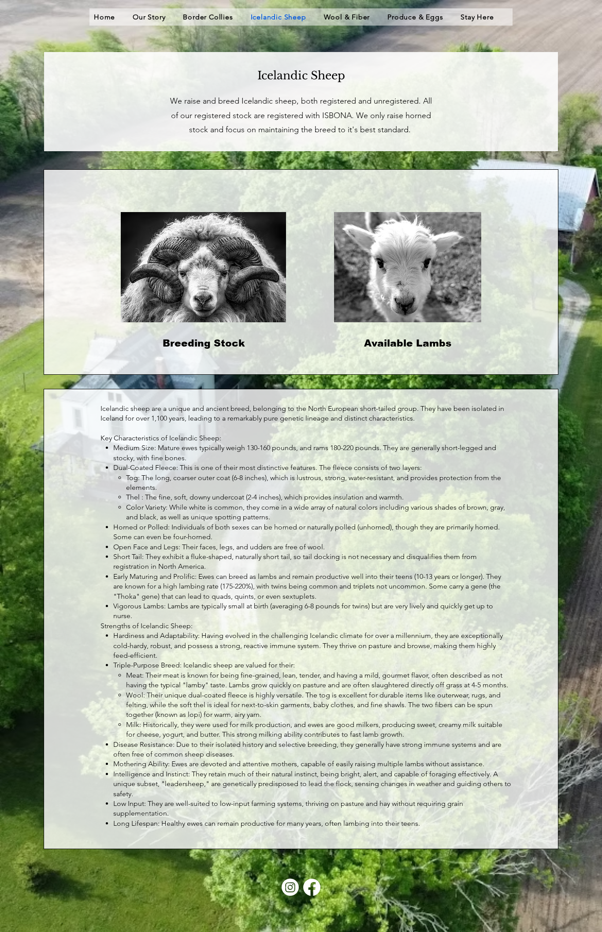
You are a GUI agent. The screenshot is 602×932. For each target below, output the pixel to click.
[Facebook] (311, 887)
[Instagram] (290, 887)
